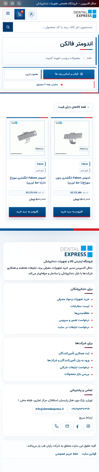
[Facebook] (77, 426)
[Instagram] (88, 426)
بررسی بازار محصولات (76, 374)
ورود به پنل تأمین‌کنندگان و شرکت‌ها (68, 360)
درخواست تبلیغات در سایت (73, 327)
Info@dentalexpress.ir (50, 409)
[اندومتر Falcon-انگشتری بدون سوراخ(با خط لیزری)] (72, 138)
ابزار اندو (84, 170)
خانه (89, 58)
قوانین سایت (89, 454)
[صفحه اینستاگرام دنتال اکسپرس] (5, 3)
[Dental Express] (77, 251)
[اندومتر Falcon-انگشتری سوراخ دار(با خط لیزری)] (27, 138)
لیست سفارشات (79, 306)
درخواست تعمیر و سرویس (74, 320)
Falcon (84, 164)
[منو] (8, 14)
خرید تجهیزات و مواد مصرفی (73, 299)
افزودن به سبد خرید (72, 212)
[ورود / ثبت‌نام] (31, 14)
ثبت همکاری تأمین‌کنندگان (74, 353)
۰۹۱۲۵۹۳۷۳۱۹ (80, 409)
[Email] (67, 426)
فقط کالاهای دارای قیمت (72, 107)
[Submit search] (8, 27)
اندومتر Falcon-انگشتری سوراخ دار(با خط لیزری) (28, 180)
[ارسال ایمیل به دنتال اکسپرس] (12, 3)
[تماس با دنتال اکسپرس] (19, 3)
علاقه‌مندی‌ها (81, 313)
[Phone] (56, 426)
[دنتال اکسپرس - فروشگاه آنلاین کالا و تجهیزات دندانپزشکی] (85, 14)
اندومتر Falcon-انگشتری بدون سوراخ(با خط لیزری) (73, 180)
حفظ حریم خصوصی (66, 454)
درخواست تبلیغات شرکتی (74, 367)
